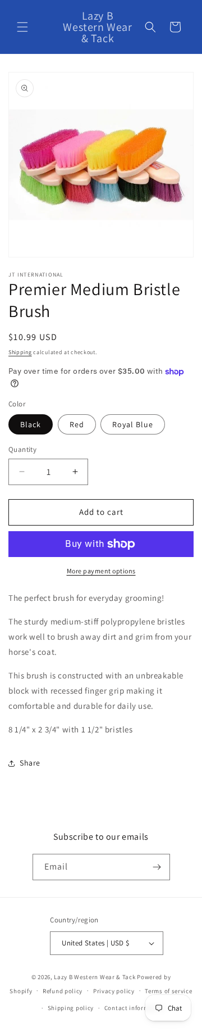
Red (77, 424)
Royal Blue (132, 424)
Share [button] (30, 763)
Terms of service (168, 991)
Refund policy (62, 991)
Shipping (20, 352)
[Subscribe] (157, 867)
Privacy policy (114, 991)
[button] (22, 27)
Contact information (134, 1008)
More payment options (101, 571)
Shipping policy (71, 1008)
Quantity (22, 449)
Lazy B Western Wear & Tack (94, 977)
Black (30, 424)
